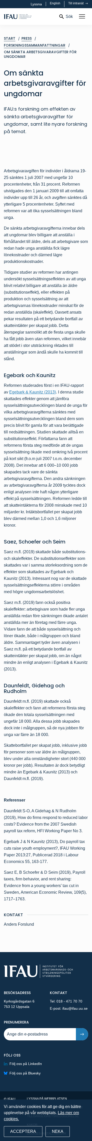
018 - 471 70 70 (69, 1001)
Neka (57, 1131)
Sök (69, 16)
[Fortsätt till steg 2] (82, 1034)
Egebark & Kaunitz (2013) (32, 392)
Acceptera (23, 1131)
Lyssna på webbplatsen (47, 1099)
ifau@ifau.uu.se (75, 1008)
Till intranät (76, 3)
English (55, 3)
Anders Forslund (19, 924)
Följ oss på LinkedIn (25, 1064)
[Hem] (29, 16)
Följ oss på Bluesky (25, 1073)
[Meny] (82, 16)
